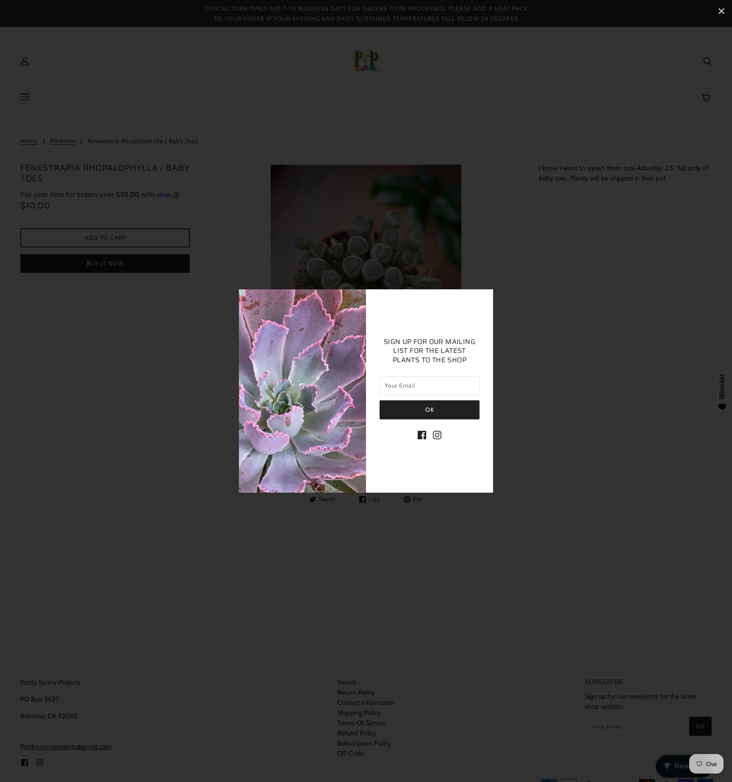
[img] (422, 434)
